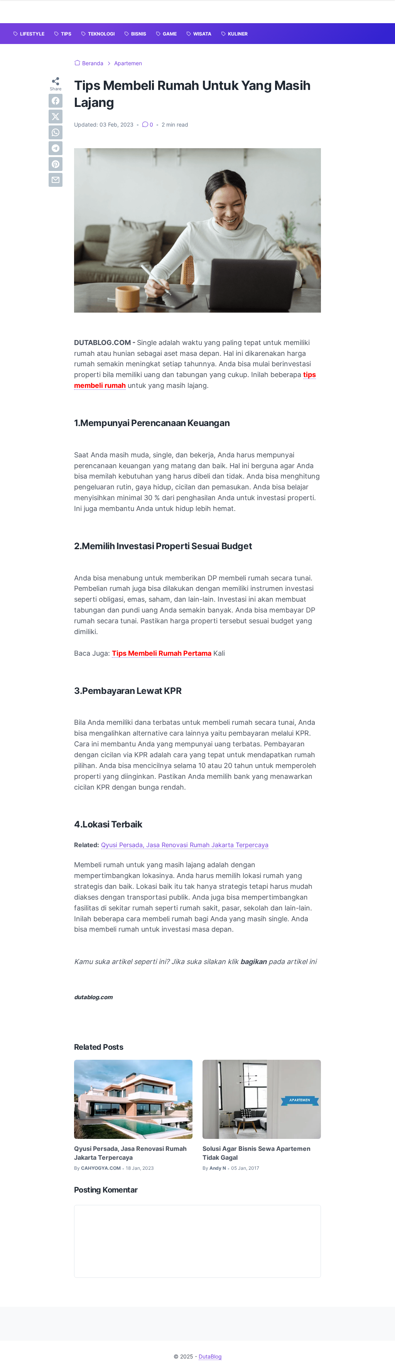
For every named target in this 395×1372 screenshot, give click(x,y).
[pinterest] (55, 164)
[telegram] (55, 148)
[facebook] (55, 101)
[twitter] (55, 116)
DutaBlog (210, 1356)
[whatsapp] (55, 132)
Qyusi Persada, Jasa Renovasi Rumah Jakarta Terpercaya (184, 845)
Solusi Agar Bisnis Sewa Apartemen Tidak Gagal (257, 1153)
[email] (55, 180)
